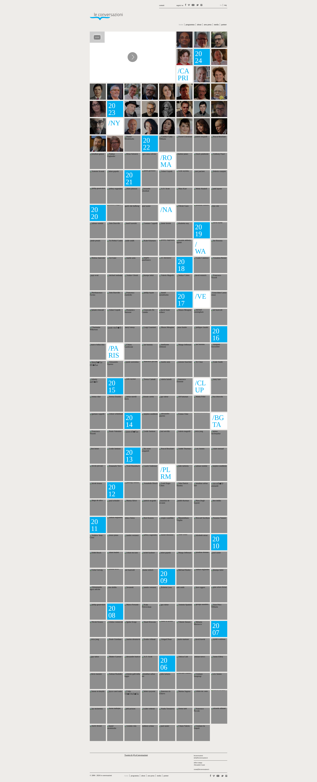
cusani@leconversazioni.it (201, 769)
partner (224, 25)
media (216, 25)
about (199, 25)
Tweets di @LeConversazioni (136, 755)
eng (225, 5)
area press (207, 25)
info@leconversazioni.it (201, 758)
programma (190, 25)
